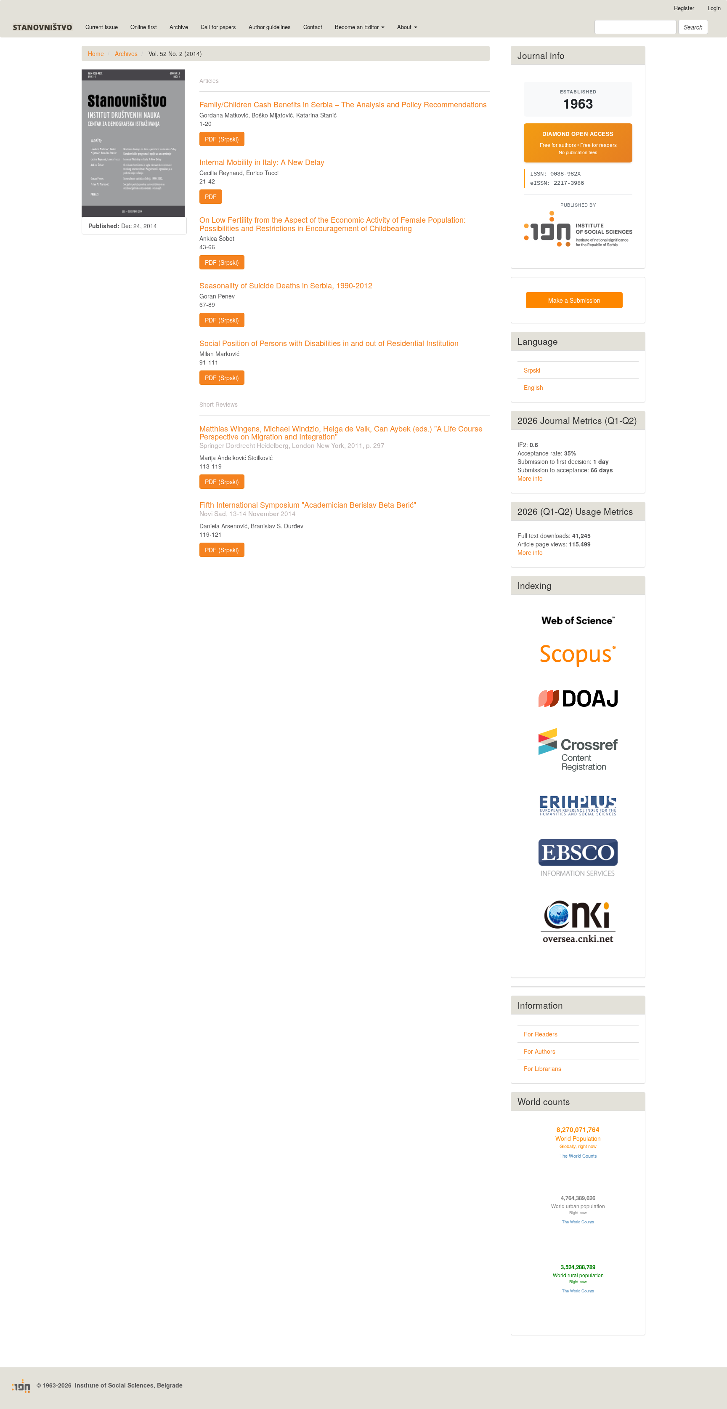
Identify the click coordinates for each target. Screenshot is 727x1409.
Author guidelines (270, 27)
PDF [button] (211, 196)
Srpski (532, 370)
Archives (126, 53)
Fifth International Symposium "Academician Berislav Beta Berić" (307, 508)
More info (530, 478)
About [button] (405, 27)
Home (96, 53)
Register (684, 8)
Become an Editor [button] (357, 27)
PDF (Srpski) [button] (222, 139)
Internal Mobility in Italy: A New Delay (261, 161)
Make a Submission (574, 300)
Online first (143, 27)
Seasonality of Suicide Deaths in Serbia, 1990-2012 (285, 285)
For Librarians (542, 1068)
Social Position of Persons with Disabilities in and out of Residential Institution (329, 342)
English (533, 387)
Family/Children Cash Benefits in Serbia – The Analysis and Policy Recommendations (343, 104)
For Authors (539, 1051)
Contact (312, 27)
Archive (179, 27)
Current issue (101, 27)
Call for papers (218, 27)
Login (714, 8)
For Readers (540, 1034)
